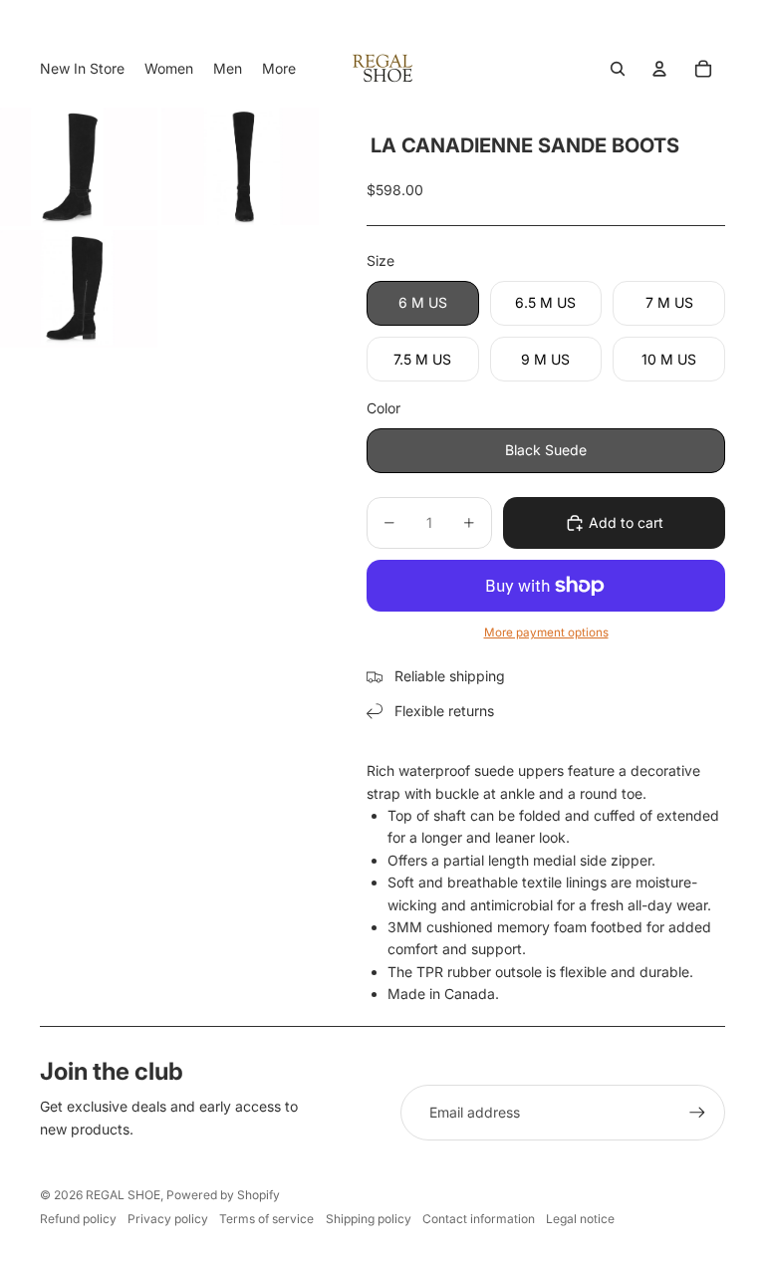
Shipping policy (368, 1218)
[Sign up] (697, 1113)
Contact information (478, 1218)
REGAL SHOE (123, 1194)
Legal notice (580, 1218)
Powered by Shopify (223, 1194)
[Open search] (617, 69)
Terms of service (266, 1218)
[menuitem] (279, 69)
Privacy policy (168, 1218)
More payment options (546, 632)
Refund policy (78, 1218)
